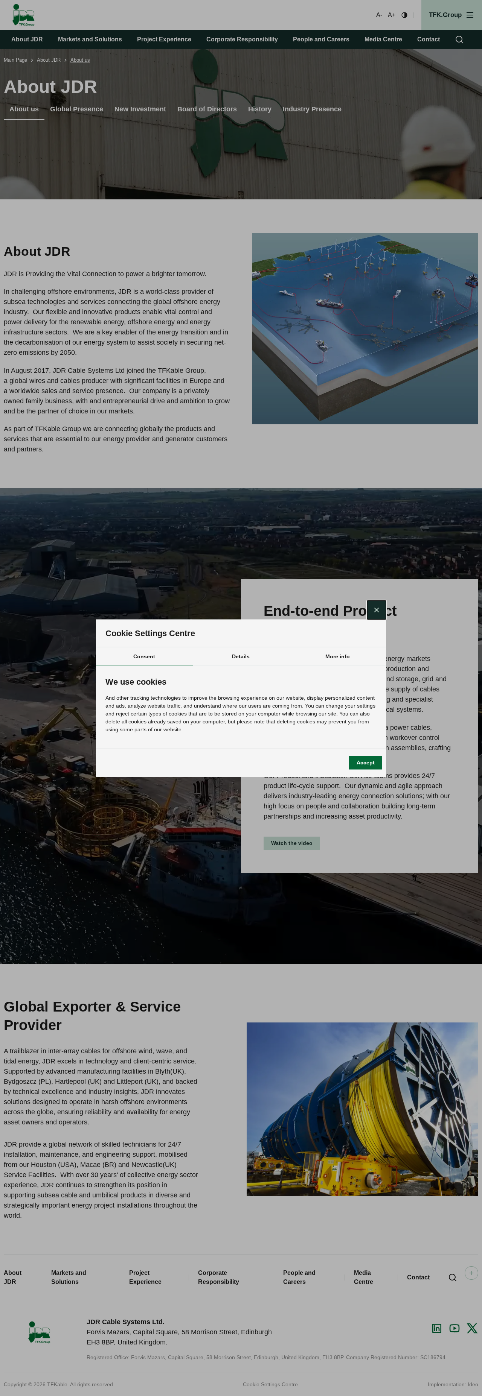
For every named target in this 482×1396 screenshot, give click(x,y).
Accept (366, 763)
